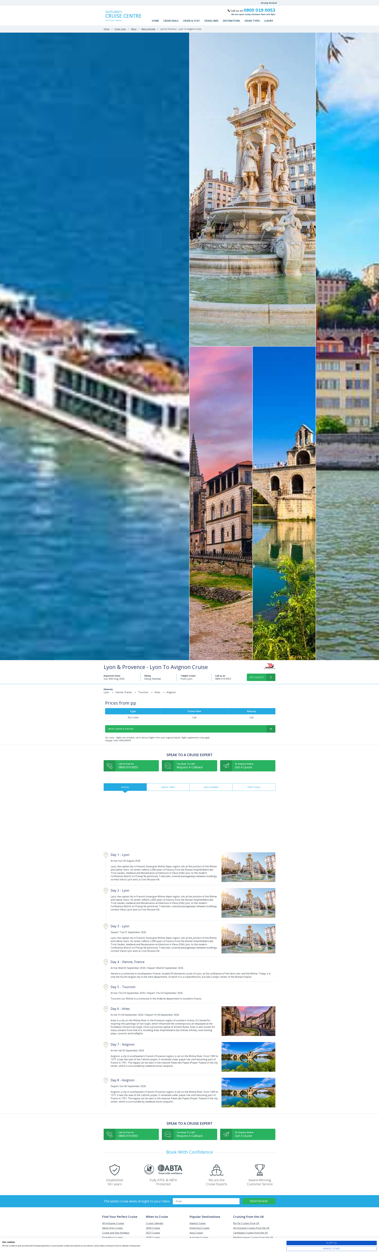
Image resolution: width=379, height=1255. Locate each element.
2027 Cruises (153, 1232)
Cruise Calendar (154, 1223)
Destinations (231, 20)
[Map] (189, 820)
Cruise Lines (211, 20)
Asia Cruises (196, 1232)
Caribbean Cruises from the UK (250, 1232)
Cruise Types (252, 20)
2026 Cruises (153, 1228)
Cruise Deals (171, 20)
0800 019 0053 (223, 678)
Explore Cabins (168, 787)
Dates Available (211, 787)
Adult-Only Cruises (112, 1228)
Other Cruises (253, 787)
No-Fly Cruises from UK (246, 1223)
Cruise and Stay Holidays (115, 1232)
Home (155, 20)
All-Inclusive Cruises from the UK (251, 1228)
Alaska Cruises (198, 1223)
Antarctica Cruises (199, 1228)
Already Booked (269, 2)
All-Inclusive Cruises (113, 1223)
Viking (133, 29)
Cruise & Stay (191, 20)
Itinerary (125, 787)
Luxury (268, 20)
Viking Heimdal (148, 29)
